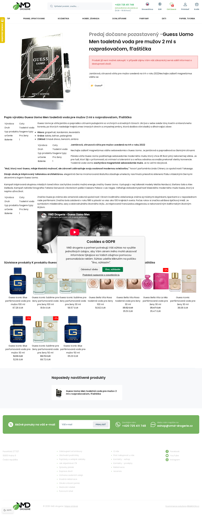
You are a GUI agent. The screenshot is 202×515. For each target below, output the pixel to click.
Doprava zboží (66, 471)
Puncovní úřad (66, 491)
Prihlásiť (101, 424)
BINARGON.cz (193, 506)
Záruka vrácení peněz (69, 483)
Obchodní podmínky (69, 455)
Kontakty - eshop (121, 459)
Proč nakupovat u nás (123, 455)
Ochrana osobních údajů (71, 475)
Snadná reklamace (68, 479)
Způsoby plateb (66, 467)
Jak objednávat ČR (68, 463)
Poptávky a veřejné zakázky (72, 459)
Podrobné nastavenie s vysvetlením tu (101, 275)
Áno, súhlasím (112, 269)
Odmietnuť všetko (89, 269)
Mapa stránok (71, 506)
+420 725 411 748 (124, 4)
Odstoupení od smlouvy (70, 451)
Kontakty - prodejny (122, 463)
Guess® (98, 85)
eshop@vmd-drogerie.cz (126, 7)
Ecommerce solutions (176, 506)
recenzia (117, 471)
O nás (116, 451)
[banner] (22, 7)
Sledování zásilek (67, 487)
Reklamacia (118, 467)
